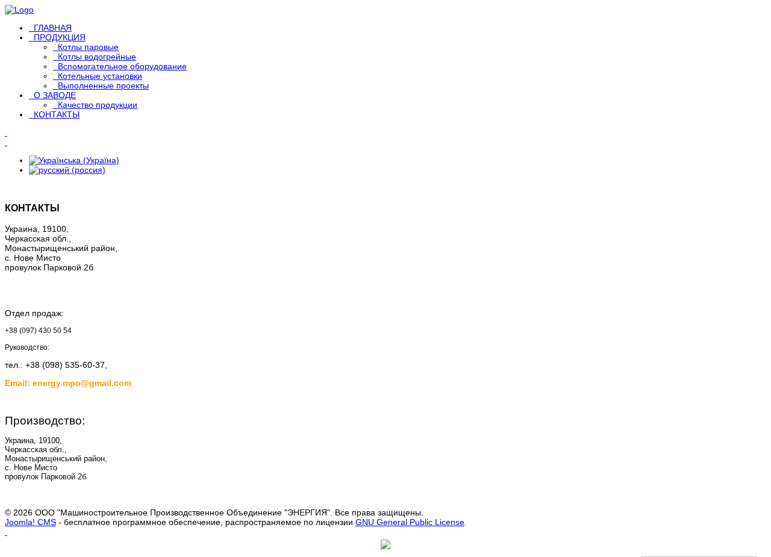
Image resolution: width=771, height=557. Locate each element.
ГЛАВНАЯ (53, 28)
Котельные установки (100, 76)
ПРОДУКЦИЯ (60, 37)
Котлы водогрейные (97, 56)
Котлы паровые (88, 47)
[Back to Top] (6, 532)
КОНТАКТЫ (57, 114)
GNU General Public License (409, 522)
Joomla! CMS (30, 522)
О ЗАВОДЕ (55, 95)
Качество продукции (97, 105)
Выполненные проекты (103, 85)
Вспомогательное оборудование (122, 66)
